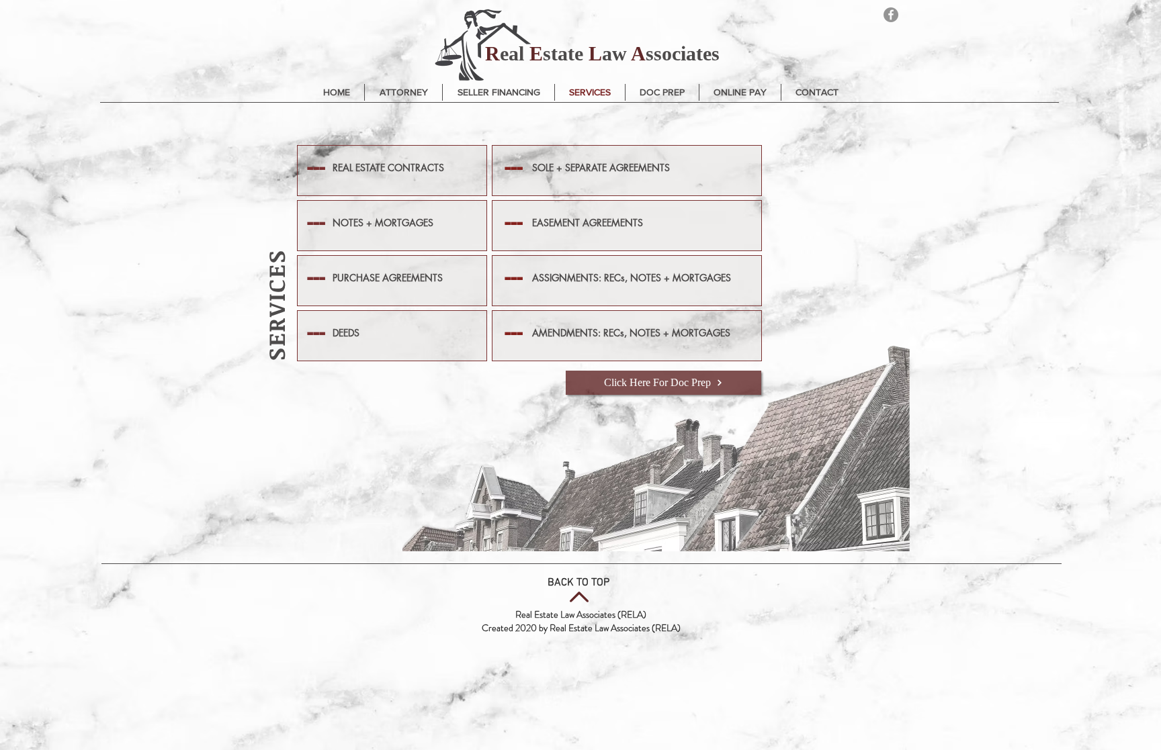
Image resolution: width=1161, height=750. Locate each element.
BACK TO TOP (578, 583)
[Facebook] (891, 14)
